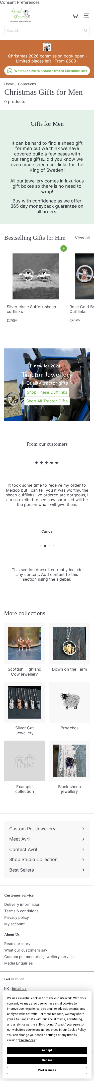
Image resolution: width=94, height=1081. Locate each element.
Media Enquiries (18, 963)
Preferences (47, 1070)
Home (9, 84)
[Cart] (75, 15)
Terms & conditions (21, 911)
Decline (47, 1060)
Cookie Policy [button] (76, 1030)
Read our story (17, 943)
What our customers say (25, 950)
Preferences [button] (27, 1040)
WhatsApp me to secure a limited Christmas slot (50, 71)
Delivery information (22, 904)
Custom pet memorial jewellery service (39, 956)
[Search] (86, 30)
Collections (27, 84)
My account (14, 924)
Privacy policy (16, 917)
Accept (47, 1050)
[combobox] (47, 30)
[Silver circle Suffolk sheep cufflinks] (35, 287)
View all (82, 237)
